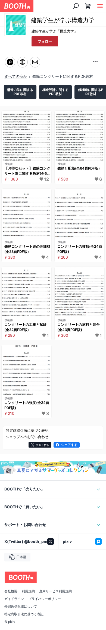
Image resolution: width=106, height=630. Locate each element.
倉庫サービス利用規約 (55, 591)
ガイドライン (14, 599)
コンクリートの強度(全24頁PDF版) (26, 405)
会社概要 (10, 591)
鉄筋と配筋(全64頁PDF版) (78, 168)
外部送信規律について (20, 606)
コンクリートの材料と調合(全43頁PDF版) (78, 327)
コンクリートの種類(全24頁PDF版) (79, 249)
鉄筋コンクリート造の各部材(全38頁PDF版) (27, 249)
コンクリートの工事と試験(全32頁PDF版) (25, 327)
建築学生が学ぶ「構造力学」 (54, 31)
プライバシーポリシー (44, 599)
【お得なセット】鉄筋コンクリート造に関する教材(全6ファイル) (27, 171)
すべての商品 (15, 76)
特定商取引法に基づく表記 (23, 614)
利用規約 (28, 591)
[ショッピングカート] (88, 6)
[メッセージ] (35, 62)
